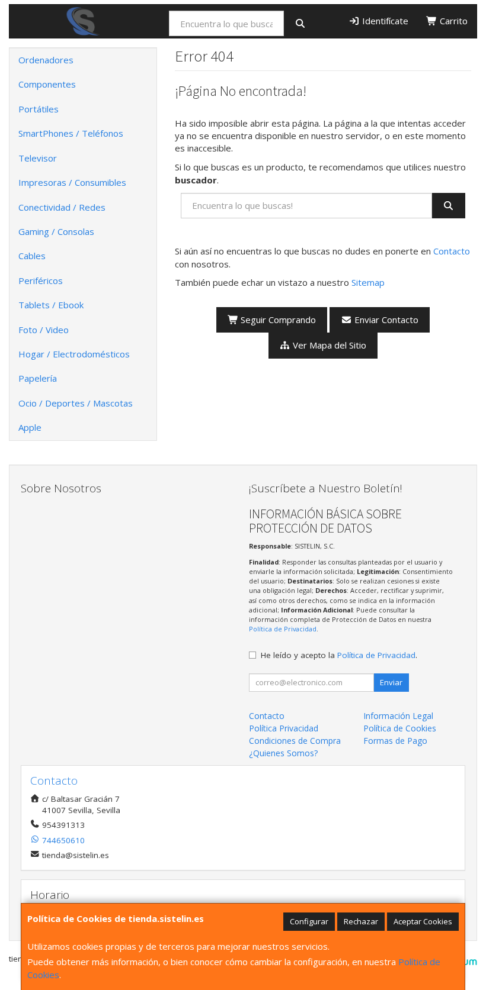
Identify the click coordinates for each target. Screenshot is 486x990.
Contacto (451, 251)
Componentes (47, 84)
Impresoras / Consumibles (72, 182)
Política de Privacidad (282, 628)
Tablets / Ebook (51, 305)
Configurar (309, 921)
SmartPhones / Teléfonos (70, 133)
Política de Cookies (399, 728)
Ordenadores (45, 60)
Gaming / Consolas (56, 231)
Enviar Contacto (385, 319)
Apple (29, 427)
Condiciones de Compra (295, 740)
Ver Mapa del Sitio (328, 345)
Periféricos (40, 280)
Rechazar (361, 921)
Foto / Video (43, 330)
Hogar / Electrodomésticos (74, 354)
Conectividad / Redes (61, 207)
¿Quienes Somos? (283, 753)
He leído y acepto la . (339, 655)
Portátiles (38, 109)
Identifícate (384, 21)
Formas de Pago (395, 740)
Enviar (391, 682)
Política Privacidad (283, 728)
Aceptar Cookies (423, 921)
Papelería (37, 378)
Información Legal (398, 715)
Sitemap (368, 282)
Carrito (452, 21)
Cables (32, 256)
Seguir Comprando (277, 319)
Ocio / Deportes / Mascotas (75, 403)
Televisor (37, 158)
